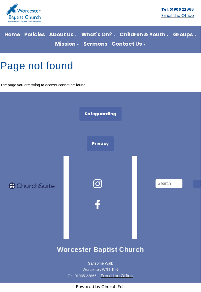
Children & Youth (142, 34)
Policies (34, 34)
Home (12, 34)
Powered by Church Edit (100, 287)
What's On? (96, 34)
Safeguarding (100, 114)
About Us (61, 34)
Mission (65, 43)
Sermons (95, 43)
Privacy (100, 144)
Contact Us (127, 43)
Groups (183, 34)
